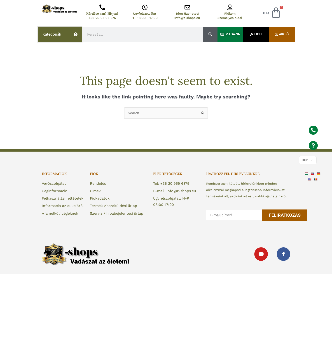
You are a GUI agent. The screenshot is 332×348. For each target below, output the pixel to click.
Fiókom (230, 13)
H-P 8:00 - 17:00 (145, 18)
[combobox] (142, 34)
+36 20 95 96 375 (102, 18)
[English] (310, 179)
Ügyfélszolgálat (144, 13)
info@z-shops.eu (187, 18)
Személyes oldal (229, 18)
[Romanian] (316, 179)
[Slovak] (313, 173)
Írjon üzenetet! (187, 13)
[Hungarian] (307, 173)
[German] (319, 173)
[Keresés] (210, 34)
